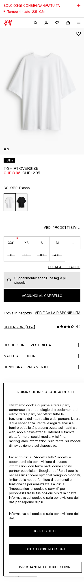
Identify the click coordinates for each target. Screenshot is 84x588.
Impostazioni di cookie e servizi (45, 567)
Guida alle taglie (64, 267)
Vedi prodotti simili (62, 227)
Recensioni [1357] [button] (19, 327)
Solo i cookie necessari (45, 549)
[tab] (5, 149)
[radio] (9, 202)
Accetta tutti (45, 531)
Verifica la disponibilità (57, 313)
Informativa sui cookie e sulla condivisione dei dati (44, 516)
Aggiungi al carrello (42, 296)
